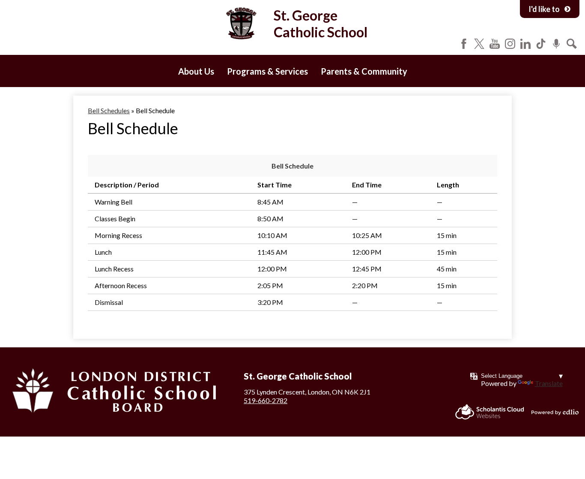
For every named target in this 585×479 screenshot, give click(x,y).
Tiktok (541, 44)
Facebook (464, 44)
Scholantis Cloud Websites (489, 412)
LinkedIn (525, 44)
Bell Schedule (292, 166)
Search (572, 44)
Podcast (556, 44)
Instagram (510, 44)
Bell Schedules (109, 110)
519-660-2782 (265, 400)
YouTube (494, 44)
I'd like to (544, 9)
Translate (549, 383)
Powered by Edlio (555, 412)
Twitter (479, 44)
